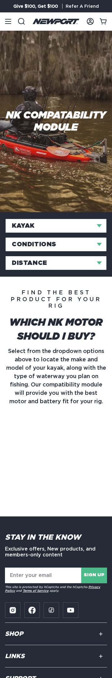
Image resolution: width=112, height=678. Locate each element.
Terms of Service (36, 590)
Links (15, 656)
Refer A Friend (82, 6)
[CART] (103, 21)
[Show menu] (8, 21)
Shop (14, 634)
